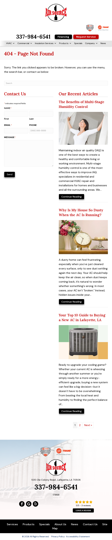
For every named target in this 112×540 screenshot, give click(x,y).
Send (9, 174)
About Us (60, 524)
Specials (78, 43)
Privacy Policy (58, 536)
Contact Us (90, 524)
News (103, 43)
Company (90, 43)
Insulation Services (44, 43)
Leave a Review (83, 510)
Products (63, 43)
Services (13, 524)
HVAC (9, 43)
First (6, 118)
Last (31, 118)
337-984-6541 (56, 487)
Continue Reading (71, 197)
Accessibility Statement (78, 536)
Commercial (23, 43)
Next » (88, 425)
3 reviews (86, 505)
